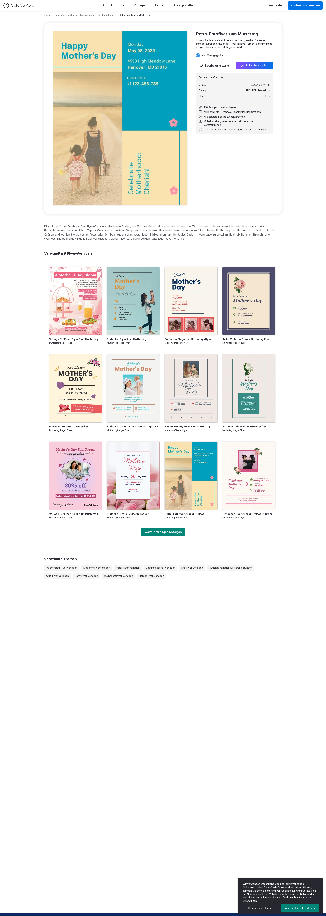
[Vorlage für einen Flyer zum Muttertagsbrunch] (75, 301)
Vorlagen (140, 5)
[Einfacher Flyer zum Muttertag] (133, 301)
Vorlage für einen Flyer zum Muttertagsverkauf (75, 513)
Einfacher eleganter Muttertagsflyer (188, 339)
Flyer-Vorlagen (86, 15)
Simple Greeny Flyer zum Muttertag (187, 426)
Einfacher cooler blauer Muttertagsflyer (132, 426)
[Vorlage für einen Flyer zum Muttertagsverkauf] (75, 476)
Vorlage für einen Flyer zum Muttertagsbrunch (75, 339)
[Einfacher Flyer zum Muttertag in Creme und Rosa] (248, 476)
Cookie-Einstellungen (261, 907)
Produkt (108, 5)
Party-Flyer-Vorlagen (86, 575)
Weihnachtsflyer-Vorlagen (118, 575)
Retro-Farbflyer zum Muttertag (184, 513)
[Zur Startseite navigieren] (18, 5)
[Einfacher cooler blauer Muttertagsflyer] (133, 388)
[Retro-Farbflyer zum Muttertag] (191, 476)
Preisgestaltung (185, 5)
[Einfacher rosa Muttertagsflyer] (75, 388)
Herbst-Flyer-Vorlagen (151, 575)
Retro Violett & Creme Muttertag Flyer (246, 339)
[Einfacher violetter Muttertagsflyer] (248, 388)
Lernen (160, 5)
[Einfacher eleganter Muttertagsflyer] (191, 301)
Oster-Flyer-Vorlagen (128, 567)
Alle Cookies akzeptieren (300, 907)
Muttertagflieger (106, 15)
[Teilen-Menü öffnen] (269, 55)
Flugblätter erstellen (64, 15)
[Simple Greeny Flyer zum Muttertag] (191, 388)
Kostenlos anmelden (305, 5)
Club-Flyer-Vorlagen (57, 575)
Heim (47, 15)
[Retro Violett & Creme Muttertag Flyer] (248, 301)
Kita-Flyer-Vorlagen (192, 567)
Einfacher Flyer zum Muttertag (126, 339)
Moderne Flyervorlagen (96, 567)
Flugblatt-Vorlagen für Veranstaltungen (230, 567)
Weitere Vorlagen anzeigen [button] (163, 532)
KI (123, 5)
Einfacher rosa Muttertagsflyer (69, 426)
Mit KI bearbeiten (257, 65)
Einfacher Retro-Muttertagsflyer (128, 513)
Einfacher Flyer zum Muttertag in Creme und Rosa (248, 513)
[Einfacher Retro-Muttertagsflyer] (133, 476)
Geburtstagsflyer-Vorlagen (160, 567)
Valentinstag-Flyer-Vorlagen (61, 567)
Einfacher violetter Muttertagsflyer (245, 426)
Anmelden (276, 5)
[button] (215, 65)
